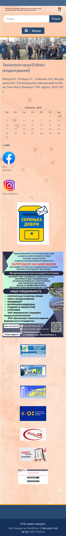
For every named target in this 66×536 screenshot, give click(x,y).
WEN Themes (37, 531)
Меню (36, 31)
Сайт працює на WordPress (23, 528)
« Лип (6, 145)
